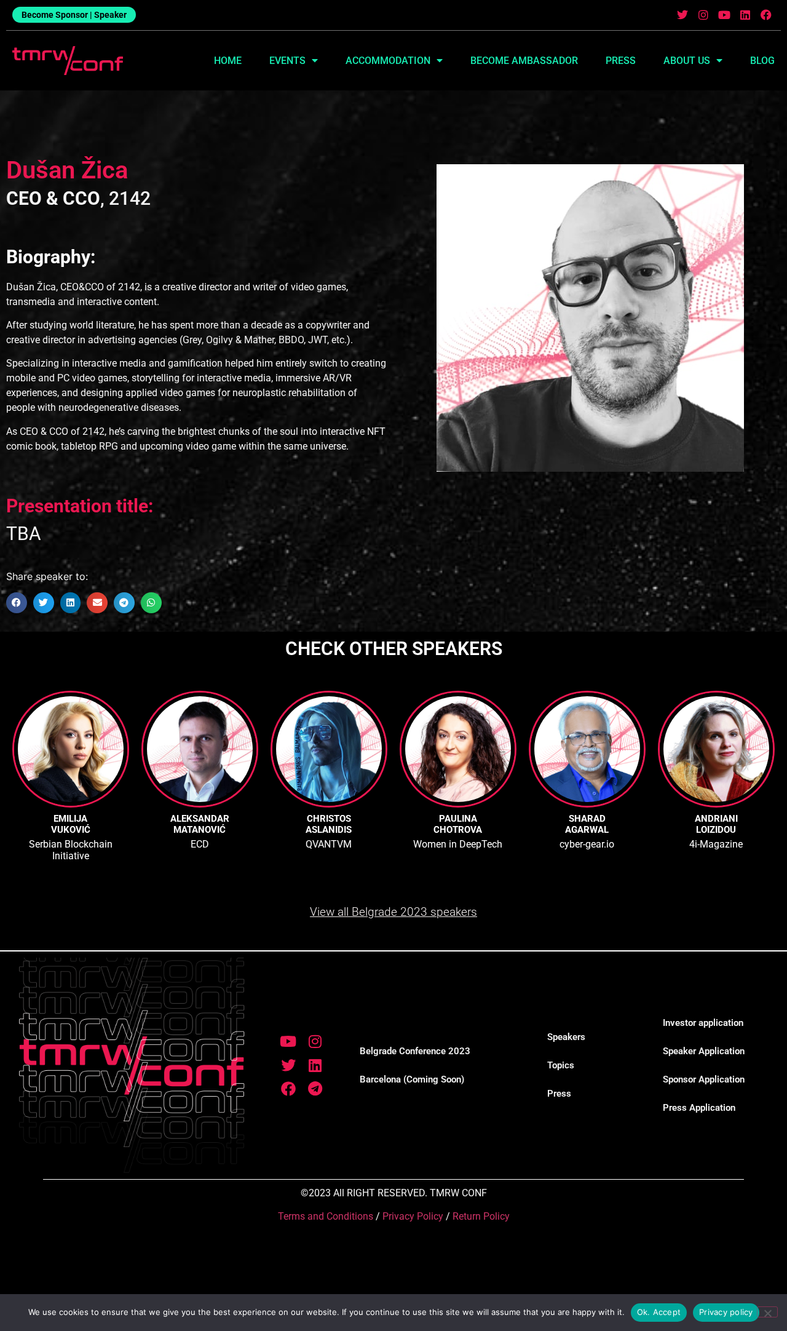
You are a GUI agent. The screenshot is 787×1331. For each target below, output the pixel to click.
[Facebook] (766, 15)
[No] (767, 1311)
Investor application (703, 1022)
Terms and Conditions (325, 1216)
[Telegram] (314, 1088)
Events (287, 60)
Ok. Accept (659, 1312)
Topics (560, 1065)
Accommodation (388, 60)
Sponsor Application (704, 1079)
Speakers (566, 1037)
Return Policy (481, 1216)
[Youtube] (725, 15)
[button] (16, 602)
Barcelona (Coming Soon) (412, 1079)
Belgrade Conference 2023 (415, 1051)
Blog (762, 60)
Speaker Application (704, 1051)
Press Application (699, 1107)
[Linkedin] (745, 15)
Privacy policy (726, 1312)
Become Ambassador (524, 60)
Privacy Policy (412, 1216)
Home (228, 60)
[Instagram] (704, 15)
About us (686, 60)
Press (621, 60)
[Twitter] (683, 15)
